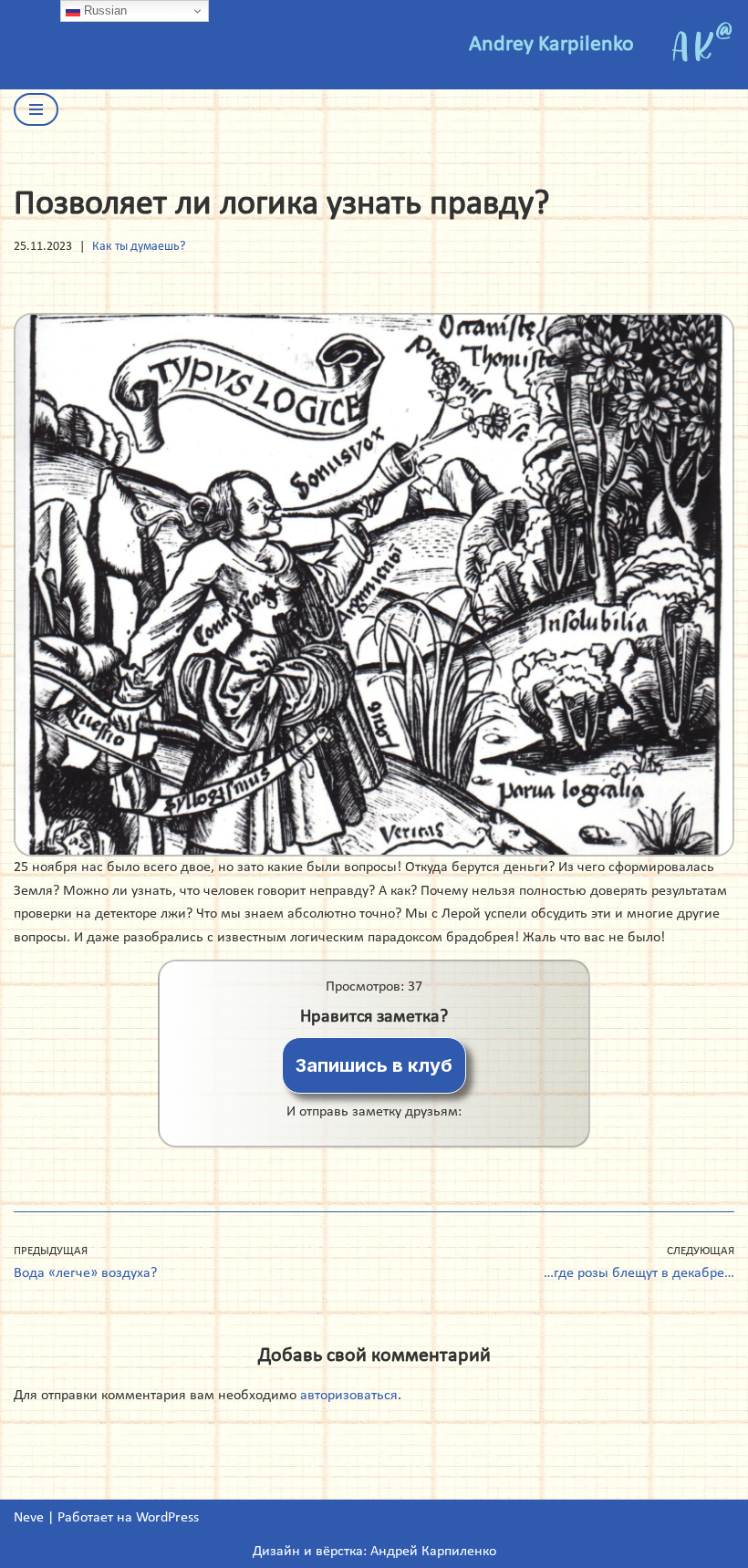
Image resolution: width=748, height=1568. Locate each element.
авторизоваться (349, 1395)
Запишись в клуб (374, 1065)
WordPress (167, 1518)
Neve (29, 1518)
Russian (103, 10)
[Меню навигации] (36, 109)
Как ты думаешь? (138, 247)
